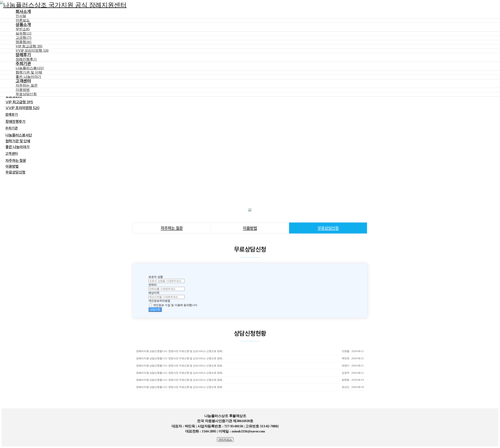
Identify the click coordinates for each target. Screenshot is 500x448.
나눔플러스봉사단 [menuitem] (18, 135)
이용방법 (250, 228)
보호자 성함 (155, 276)
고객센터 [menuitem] (11, 153)
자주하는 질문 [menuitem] (15, 160)
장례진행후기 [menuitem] (15, 121)
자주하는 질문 (172, 228)
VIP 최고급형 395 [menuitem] (19, 102)
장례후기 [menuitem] (11, 114)
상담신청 (155, 309)
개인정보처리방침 (159, 300)
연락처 (152, 284)
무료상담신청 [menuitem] (15, 172)
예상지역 (153, 292)
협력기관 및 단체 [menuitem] (17, 141)
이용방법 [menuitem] (12, 166)
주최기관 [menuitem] (11, 128)
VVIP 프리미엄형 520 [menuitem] (22, 108)
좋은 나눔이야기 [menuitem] (17, 147)
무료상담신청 (328, 228)
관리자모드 (225, 439)
